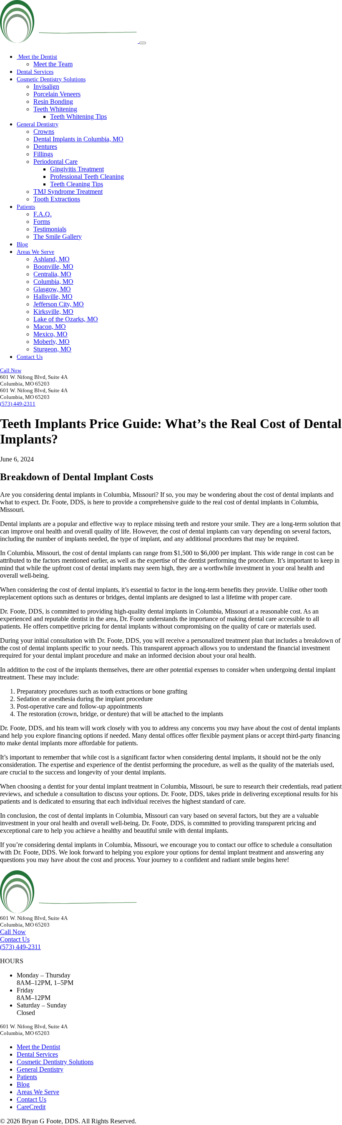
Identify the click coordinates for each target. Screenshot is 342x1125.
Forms (41, 221)
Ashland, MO (51, 259)
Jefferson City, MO (58, 304)
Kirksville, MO (53, 311)
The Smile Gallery (57, 236)
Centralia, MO (52, 274)
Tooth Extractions (56, 199)
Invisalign (46, 86)
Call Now (10, 370)
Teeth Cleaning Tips (76, 184)
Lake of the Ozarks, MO (65, 319)
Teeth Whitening (55, 109)
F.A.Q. (42, 214)
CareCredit (31, 1106)
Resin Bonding (53, 101)
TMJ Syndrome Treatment (68, 191)
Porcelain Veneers (56, 94)
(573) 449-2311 (17, 404)
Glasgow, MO (52, 289)
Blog (22, 244)
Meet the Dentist (37, 57)
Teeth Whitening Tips (78, 116)
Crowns (43, 131)
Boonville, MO (53, 266)
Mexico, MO (50, 334)
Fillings (43, 154)
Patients (26, 207)
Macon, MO (49, 326)
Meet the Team (53, 64)
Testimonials (49, 229)
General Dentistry (37, 124)
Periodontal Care (55, 161)
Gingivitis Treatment (77, 169)
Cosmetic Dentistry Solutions (51, 79)
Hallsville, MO (53, 296)
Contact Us (30, 357)
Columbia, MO (53, 281)
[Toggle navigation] (142, 43)
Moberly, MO (51, 341)
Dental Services (35, 72)
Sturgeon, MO (52, 349)
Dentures (45, 146)
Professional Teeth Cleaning (87, 176)
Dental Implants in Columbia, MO (78, 139)
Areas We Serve (35, 252)
